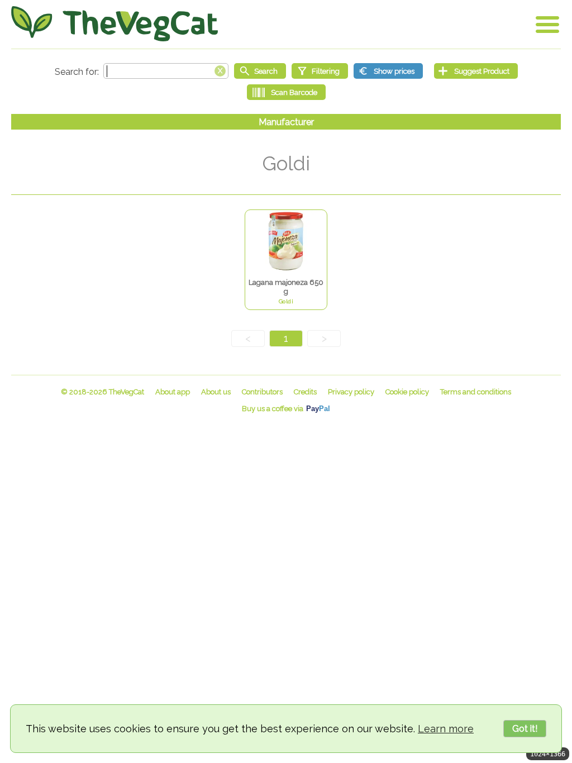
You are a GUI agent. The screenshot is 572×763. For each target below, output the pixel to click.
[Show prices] (388, 71)
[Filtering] (320, 71)
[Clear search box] (220, 70)
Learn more (446, 729)
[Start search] (260, 71)
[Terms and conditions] (475, 392)
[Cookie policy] (407, 392)
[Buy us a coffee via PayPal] (286, 408)
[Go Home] (114, 24)
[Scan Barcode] (286, 92)
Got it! (524, 728)
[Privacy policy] (351, 392)
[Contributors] (262, 392)
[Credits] (305, 392)
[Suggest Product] (476, 71)
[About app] (172, 392)
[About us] (216, 392)
